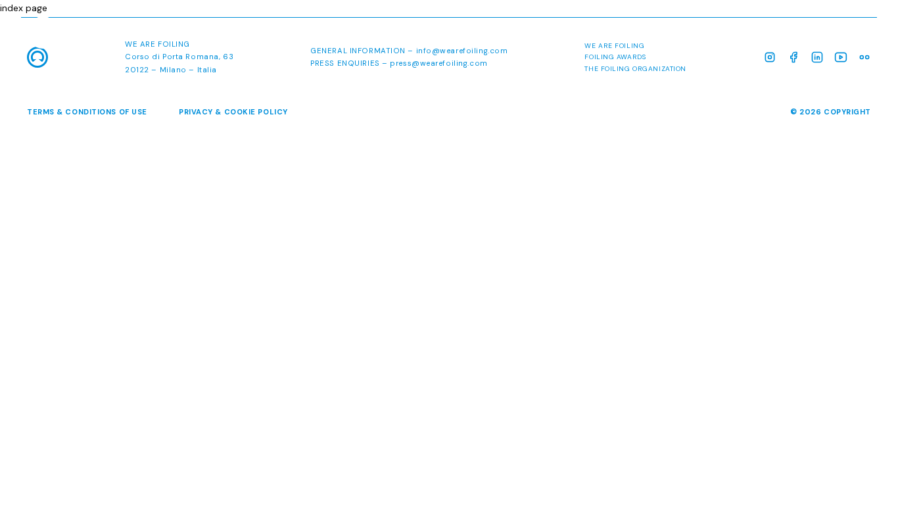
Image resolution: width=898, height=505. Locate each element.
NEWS (719, 35)
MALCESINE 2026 (643, 35)
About (563, 35)
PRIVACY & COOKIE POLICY (233, 111)
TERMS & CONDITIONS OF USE (87, 111)
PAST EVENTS (838, 35)
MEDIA (769, 35)
